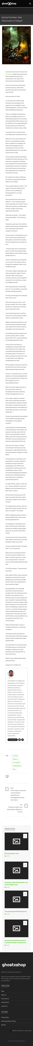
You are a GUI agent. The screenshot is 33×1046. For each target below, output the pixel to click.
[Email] (19, 739)
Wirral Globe (9, 74)
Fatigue (15, 755)
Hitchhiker (16, 762)
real (14, 769)
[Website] (22, 739)
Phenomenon (17, 766)
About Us (3, 995)
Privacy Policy (5, 1017)
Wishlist (3, 1025)
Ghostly (15, 759)
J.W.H (10, 678)
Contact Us (4, 1006)
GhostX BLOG (5, 1002)
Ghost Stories (5, 998)
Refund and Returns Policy (8, 1021)
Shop (2, 991)
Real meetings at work (12, 853)
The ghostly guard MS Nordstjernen (16, 911)
